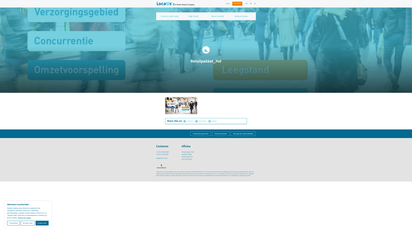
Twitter (214, 121)
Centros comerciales (170, 16)
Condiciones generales (200, 134)
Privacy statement (220, 134)
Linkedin (189, 121)
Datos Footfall (217, 16)
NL (255, 3)
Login (228, 3)
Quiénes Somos (241, 16)
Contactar (237, 3)
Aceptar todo (42, 223)
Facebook (202, 121)
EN (246, 3)
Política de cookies (24, 218)
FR (251, 3)
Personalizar (13, 223)
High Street (194, 16)
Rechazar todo (28, 223)
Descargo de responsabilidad (243, 134)
